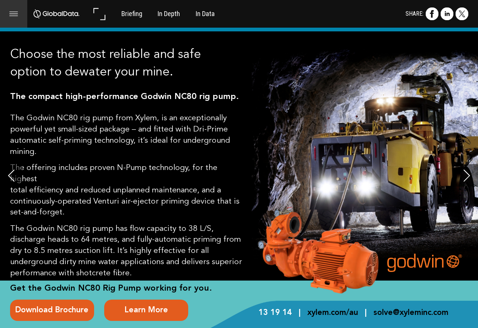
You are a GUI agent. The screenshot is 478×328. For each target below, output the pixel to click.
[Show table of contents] (13, 13)
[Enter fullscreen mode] (99, 13)
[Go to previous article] (11, 175)
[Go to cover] (56, 13)
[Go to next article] (467, 175)
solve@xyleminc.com (410, 313)
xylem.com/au (332, 313)
